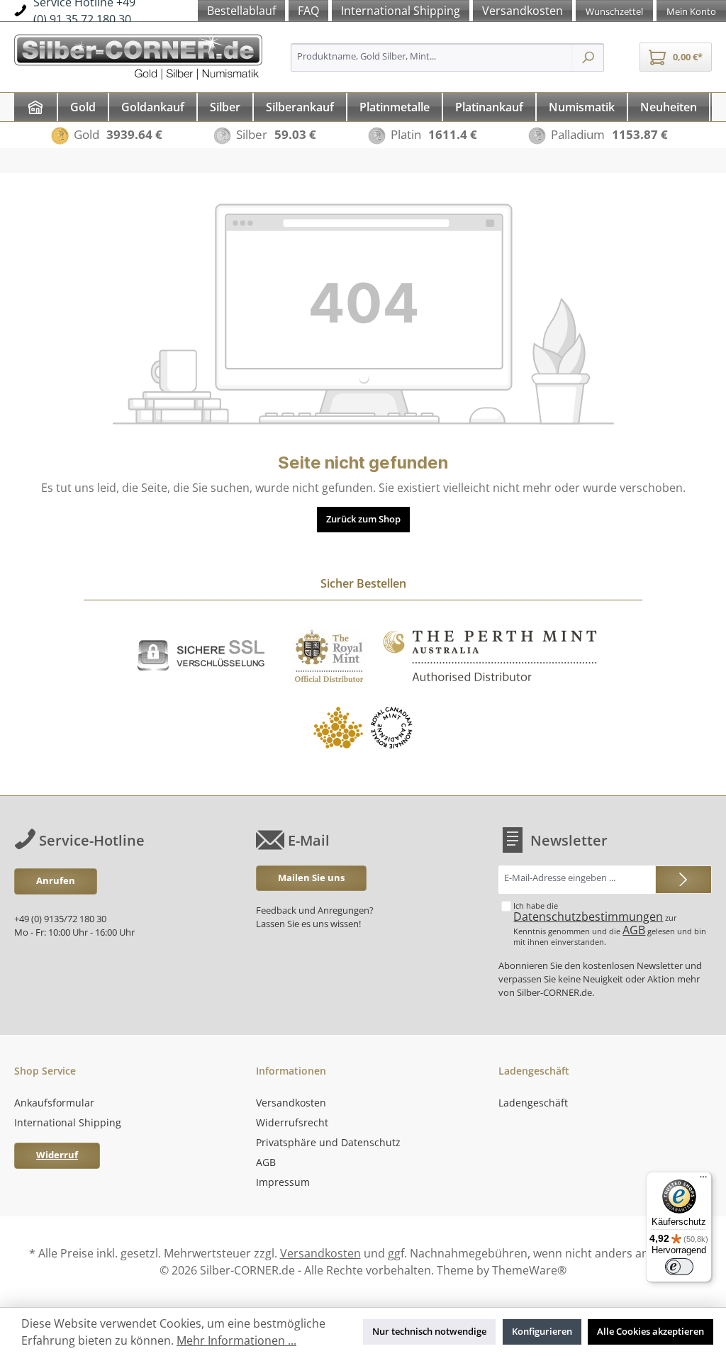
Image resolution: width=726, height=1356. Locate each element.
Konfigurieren (542, 1332)
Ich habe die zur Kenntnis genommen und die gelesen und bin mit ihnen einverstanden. (609, 924)
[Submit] (683, 879)
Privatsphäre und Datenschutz (328, 1142)
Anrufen (55, 881)
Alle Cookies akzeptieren (650, 1332)
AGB (633, 930)
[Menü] (703, 1180)
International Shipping (67, 1122)
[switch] (679, 1266)
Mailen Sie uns (311, 878)
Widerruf (57, 1155)
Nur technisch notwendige (429, 1332)
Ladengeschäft (533, 1102)
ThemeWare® (529, 1270)
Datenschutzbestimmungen (588, 916)
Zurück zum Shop (363, 519)
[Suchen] (588, 57)
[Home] (35, 107)
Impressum (283, 1182)
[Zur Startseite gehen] (138, 55)
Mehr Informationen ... (236, 1340)
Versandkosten (291, 1102)
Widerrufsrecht (292, 1122)
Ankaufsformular (54, 1102)
